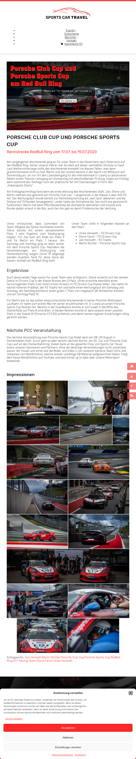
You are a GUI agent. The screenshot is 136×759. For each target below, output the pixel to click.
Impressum (80, 755)
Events (70, 30)
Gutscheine (71, 34)
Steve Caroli (44, 660)
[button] (130, 693)
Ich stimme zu (68, 101)
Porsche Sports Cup (97, 657)
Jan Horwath (33, 657)
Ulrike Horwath (62, 660)
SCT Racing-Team (24, 660)
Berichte (70, 37)
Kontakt (71, 40)
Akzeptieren (68, 727)
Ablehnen (68, 737)
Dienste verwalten (14, 719)
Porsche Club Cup (72, 657)
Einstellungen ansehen (68, 747)
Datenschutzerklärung (62, 755)
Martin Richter (51, 657)
